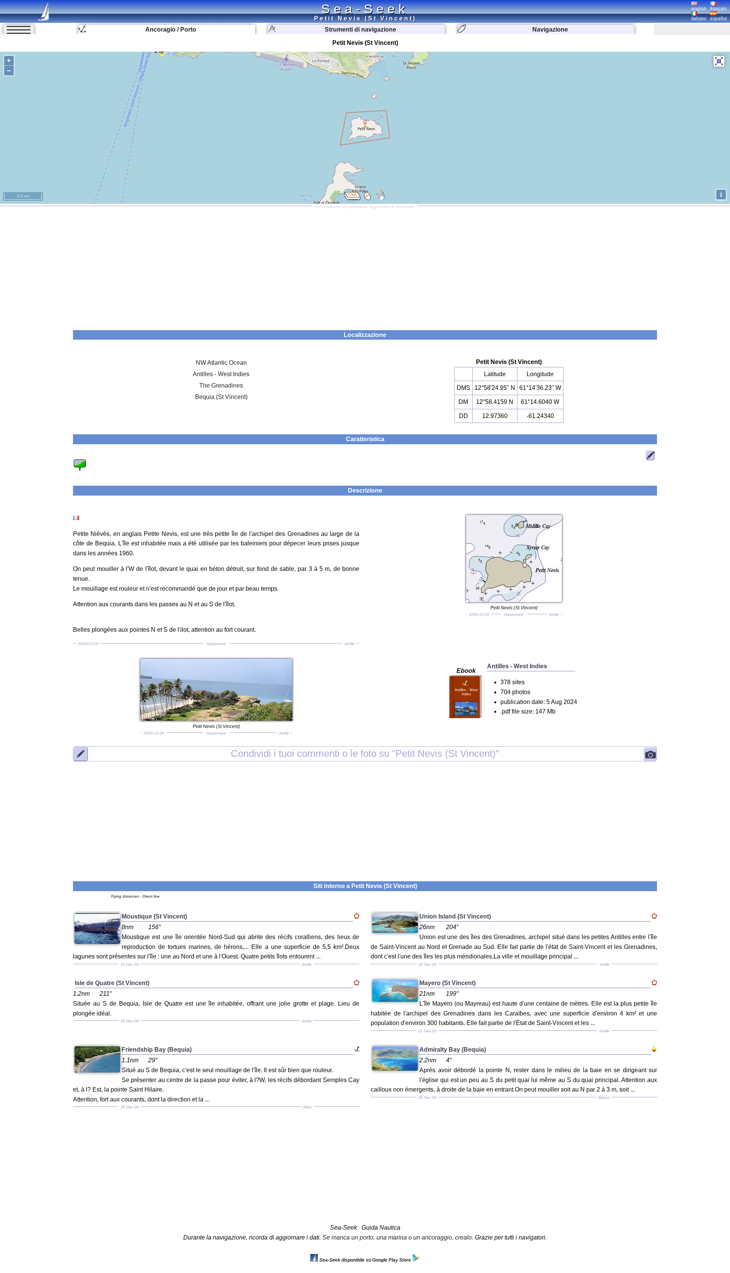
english (698, 8)
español (718, 18)
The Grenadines (221, 385)
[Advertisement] (365, 265)
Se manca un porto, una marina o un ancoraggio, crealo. (397, 1237)
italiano (698, 18)
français (718, 8)
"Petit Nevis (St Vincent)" (365, 753)
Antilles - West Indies (221, 374)
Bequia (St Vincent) (221, 397)
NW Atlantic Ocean (221, 362)
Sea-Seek (365, 9)
